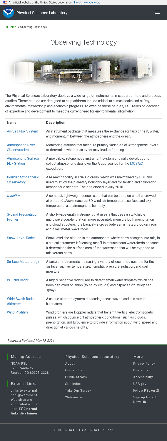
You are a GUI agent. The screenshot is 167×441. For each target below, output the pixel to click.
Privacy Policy (144, 363)
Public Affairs (76, 377)
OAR (82, 430)
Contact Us (73, 370)
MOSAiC (136, 163)
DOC (57, 430)
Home (12, 27)
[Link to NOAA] (10, 12)
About (70, 363)
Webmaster (74, 397)
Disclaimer (141, 370)
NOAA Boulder (101, 430)
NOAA (70, 430)
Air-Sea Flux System (22, 131)
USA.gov (140, 384)
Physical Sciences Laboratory (42, 12)
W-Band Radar (17, 280)
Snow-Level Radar (21, 238)
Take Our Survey (78, 390)
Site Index (73, 384)
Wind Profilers (18, 312)
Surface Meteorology (23, 262)
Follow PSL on (144, 390)
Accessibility (143, 377)
